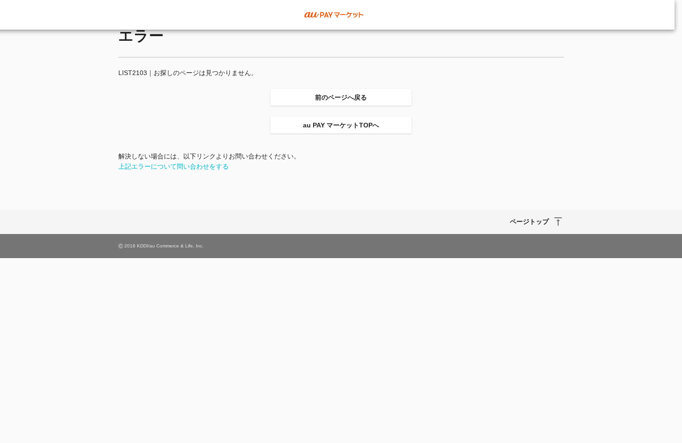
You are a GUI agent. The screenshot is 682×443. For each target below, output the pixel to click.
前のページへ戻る (341, 97)
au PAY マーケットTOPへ (341, 125)
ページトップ (529, 221)
